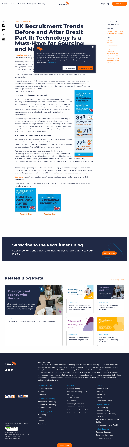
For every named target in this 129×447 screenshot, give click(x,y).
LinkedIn (50, 380)
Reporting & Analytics (75, 404)
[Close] (93, 47)
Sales (39, 418)
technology (111, 62)
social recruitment (113, 60)
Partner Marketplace (104, 438)
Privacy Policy (16, 436)
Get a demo (119, 4)
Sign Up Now (109, 253)
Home (17, 21)
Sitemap (7, 436)
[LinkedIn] (12, 370)
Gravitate (17, 438)
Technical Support (103, 432)
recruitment (111, 51)
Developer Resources (104, 435)
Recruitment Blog (26, 21)
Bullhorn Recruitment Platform (79, 410)
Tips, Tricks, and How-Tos (115, 33)
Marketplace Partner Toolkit (107, 425)
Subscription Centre (104, 401)
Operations (41, 424)
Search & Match (73, 398)
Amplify (70, 395)
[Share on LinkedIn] (3, 30)
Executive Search (44, 408)
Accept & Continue (85, 68)
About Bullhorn (102, 389)
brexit (110, 40)
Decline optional (69, 68)
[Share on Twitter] (3, 35)
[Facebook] (9, 370)
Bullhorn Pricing (73, 389)
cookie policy (52, 62)
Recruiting (41, 415)
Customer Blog (102, 408)
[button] (108, 4)
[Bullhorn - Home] (10, 363)
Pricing (12, 4)
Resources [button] (21, 4)
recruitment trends (113, 58)
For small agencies (45, 389)
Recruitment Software (114, 56)
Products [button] (5, 4)
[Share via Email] (3, 39)
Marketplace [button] (31, 4)
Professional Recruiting (46, 402)
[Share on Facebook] (3, 25)
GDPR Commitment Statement (14, 434)
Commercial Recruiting (46, 405)
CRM (109, 49)
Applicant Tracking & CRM (77, 392)
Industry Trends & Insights (115, 31)
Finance (40, 421)
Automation (71, 401)
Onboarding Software (75, 407)
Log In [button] (103, 4)
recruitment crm (113, 53)
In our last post (21, 55)
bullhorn (110, 42)
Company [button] (41, 4)
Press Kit (99, 392)
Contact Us (100, 395)
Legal (27, 434)
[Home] (64, 5)
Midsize (40, 392)
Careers (99, 398)
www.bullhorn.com (101, 378)
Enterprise (41, 395)
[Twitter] (6, 370)
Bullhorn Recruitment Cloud (78, 413)
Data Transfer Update (11, 432)
